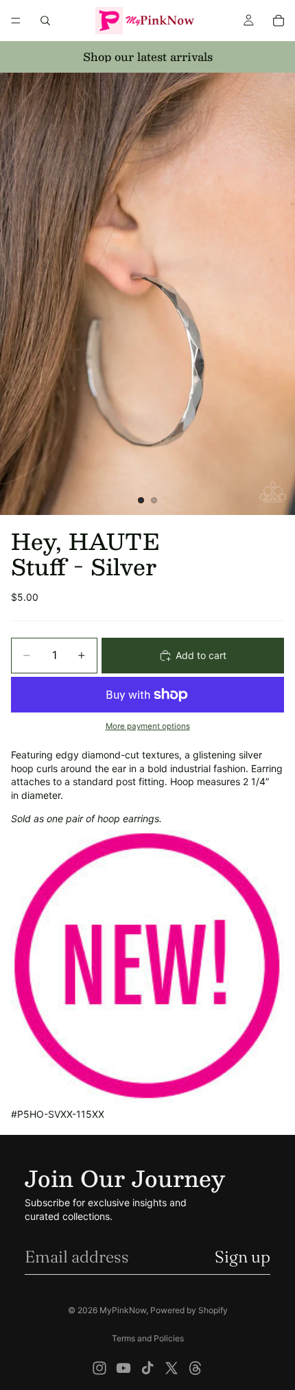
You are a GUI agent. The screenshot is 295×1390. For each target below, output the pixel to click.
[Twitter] (171, 1368)
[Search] (45, 20)
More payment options (148, 726)
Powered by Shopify (189, 1310)
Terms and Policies (148, 1338)
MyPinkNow (122, 1310)
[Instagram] (99, 1368)
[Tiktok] (147, 1368)
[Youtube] (123, 1368)
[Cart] (278, 20)
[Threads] (195, 1368)
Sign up (242, 1257)
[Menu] (16, 20)
